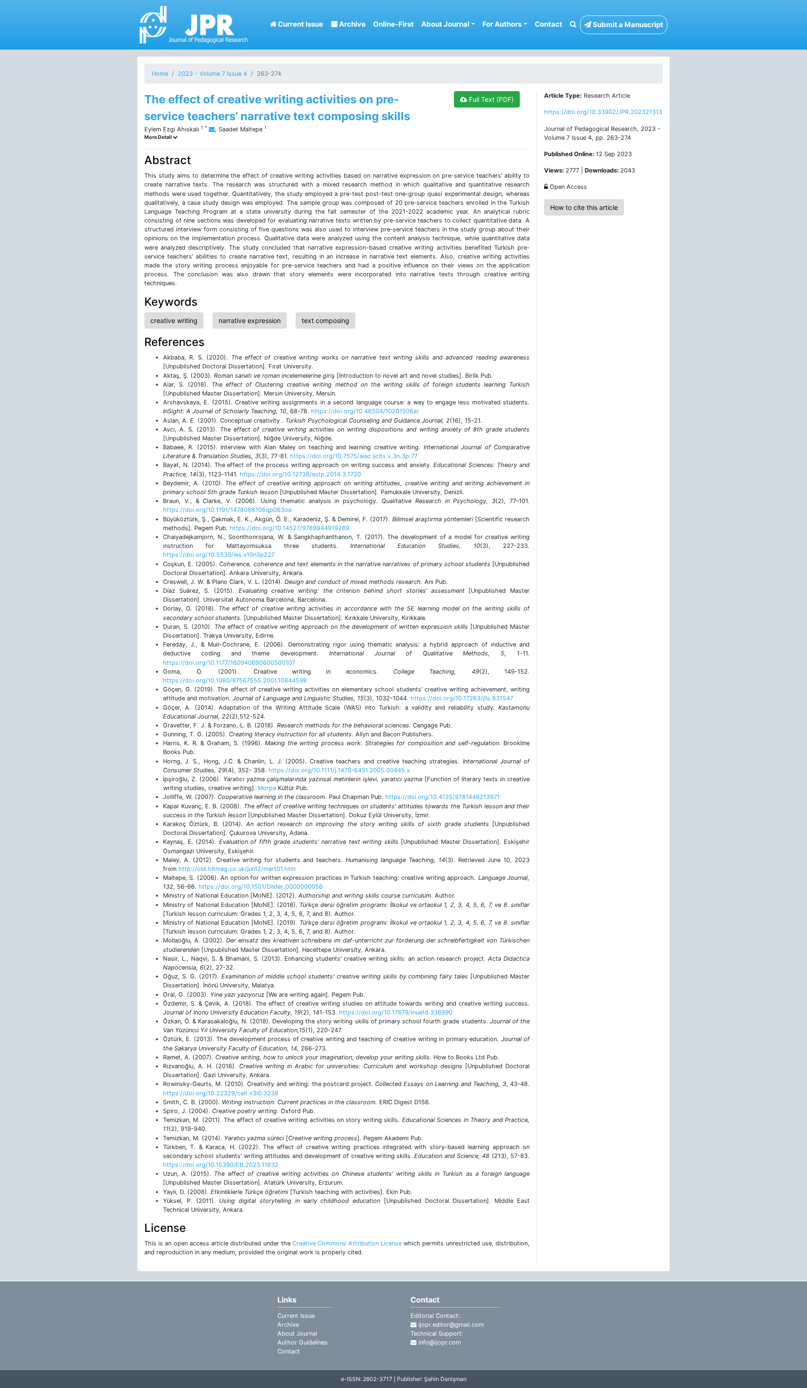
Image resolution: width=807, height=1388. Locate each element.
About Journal (297, 1333)
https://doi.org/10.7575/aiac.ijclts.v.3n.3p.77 (354, 456)
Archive (352, 24)
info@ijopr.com (439, 1342)
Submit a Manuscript (627, 24)
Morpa (267, 787)
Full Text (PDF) (490, 99)
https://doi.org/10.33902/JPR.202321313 (603, 111)
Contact (548, 24)
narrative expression (250, 320)
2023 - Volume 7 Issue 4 (212, 73)
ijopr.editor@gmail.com (450, 1324)
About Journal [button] (445, 24)
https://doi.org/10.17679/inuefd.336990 (396, 1012)
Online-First (393, 24)
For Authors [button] (502, 24)
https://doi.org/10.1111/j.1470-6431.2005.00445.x (339, 770)
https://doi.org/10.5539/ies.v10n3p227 (219, 554)
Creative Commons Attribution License (347, 1243)
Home (160, 73)
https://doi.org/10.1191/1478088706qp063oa (227, 509)
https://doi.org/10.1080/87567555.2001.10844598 (235, 680)
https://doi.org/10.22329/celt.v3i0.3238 (220, 1093)
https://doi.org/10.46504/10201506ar (365, 411)
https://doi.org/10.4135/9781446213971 (442, 796)
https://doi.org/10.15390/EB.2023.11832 (220, 1164)
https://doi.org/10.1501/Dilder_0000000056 (260, 886)
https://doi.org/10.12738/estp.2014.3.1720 (300, 474)
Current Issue (299, 24)
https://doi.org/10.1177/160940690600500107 (229, 662)
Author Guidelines (302, 1342)
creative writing (174, 320)
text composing (325, 320)
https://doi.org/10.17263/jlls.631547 (462, 698)
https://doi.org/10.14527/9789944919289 (289, 528)
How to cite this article (584, 207)
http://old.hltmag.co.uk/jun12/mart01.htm (237, 868)
